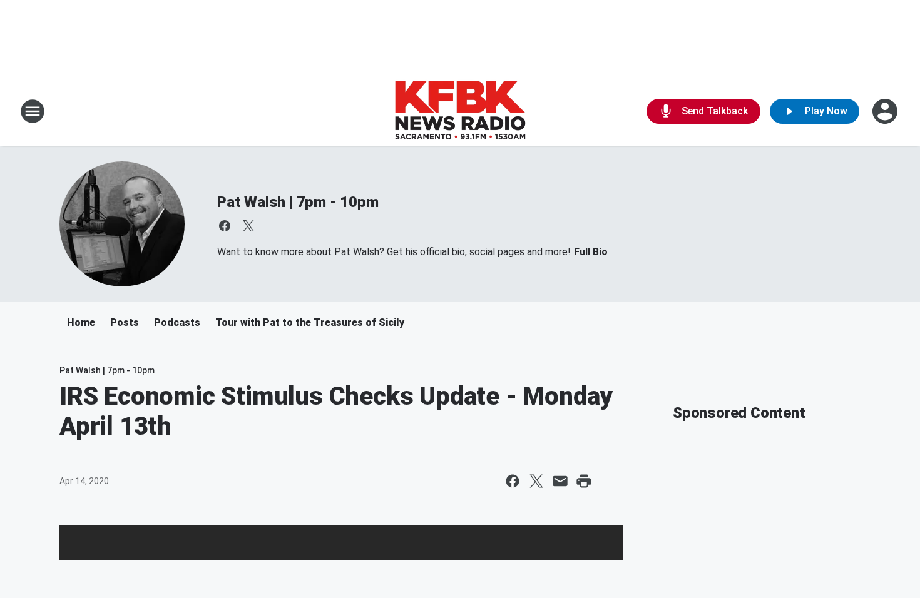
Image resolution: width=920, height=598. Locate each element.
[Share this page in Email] (560, 481)
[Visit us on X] (248, 225)
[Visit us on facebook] (224, 225)
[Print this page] (584, 481)
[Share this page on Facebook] (512, 481)
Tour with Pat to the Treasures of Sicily (309, 322)
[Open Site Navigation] (32, 111)
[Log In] (886, 111)
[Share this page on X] (536, 481)
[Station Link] (460, 111)
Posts (124, 322)
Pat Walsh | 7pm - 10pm (298, 202)
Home (81, 322)
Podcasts (177, 322)
